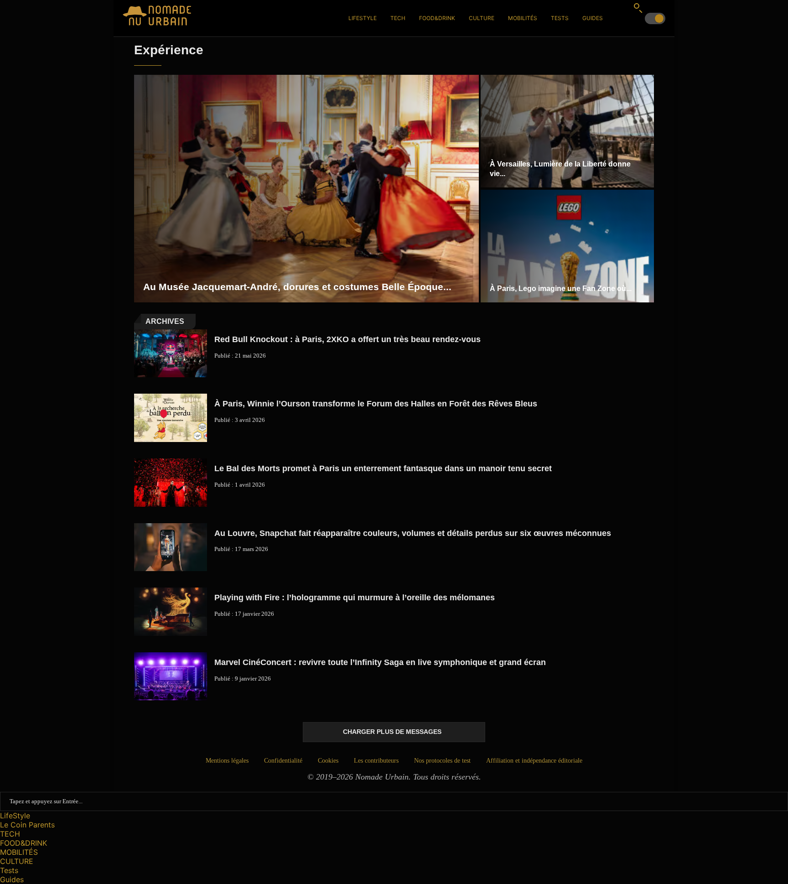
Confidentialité (283, 760)
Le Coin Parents (27, 824)
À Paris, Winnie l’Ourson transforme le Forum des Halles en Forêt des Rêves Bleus (375, 403)
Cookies (328, 760)
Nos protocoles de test (442, 760)
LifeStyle (362, 18)
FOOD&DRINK (437, 18)
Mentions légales (227, 760)
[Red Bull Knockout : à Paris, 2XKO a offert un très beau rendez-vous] (170, 353)
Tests (560, 18)
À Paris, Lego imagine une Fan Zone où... (561, 288)
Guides (592, 18)
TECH (397, 18)
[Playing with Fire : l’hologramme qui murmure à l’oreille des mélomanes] (170, 612)
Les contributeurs (376, 760)
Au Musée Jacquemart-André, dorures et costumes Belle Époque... (297, 286)
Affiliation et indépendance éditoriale (534, 760)
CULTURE (481, 18)
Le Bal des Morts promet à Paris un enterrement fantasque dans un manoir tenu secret (383, 468)
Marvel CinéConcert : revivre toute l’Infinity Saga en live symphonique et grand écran (380, 662)
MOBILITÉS (522, 18)
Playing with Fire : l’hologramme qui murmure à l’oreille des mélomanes (354, 597)
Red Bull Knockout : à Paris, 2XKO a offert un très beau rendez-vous (347, 339)
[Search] (638, 8)
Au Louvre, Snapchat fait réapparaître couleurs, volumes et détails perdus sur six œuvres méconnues (412, 533)
